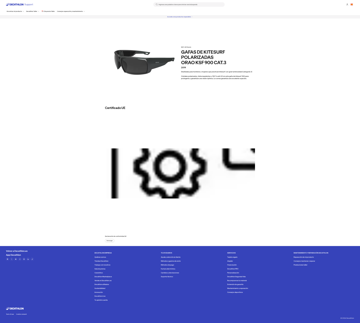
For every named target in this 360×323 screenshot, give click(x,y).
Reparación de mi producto (304, 257)
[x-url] (11, 259)
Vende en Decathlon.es (103, 280)
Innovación (98, 292)
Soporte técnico (167, 277)
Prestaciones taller (300, 265)
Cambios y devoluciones (170, 273)
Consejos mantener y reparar (304, 261)
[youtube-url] (15, 259)
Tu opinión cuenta (101, 300)
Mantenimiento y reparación (237, 288)
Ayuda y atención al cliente (170, 257)
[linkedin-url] (28, 259)
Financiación (232, 265)
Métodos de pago (167, 265)
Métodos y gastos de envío (171, 261)
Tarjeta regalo (232, 257)
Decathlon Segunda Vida (236, 277)
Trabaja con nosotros (102, 265)
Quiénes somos (100, 257)
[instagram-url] (19, 259)
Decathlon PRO (232, 269)
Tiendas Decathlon (101, 261)
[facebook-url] (7, 259)
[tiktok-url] (32, 259)
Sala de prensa (99, 269)
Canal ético (98, 273)
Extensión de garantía (235, 284)
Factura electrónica (168, 269)
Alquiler (230, 261)
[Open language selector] (352, 4)
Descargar (110, 240)
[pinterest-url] (24, 259)
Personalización (233, 273)
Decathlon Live (99, 296)
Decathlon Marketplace (103, 277)
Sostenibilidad (99, 288)
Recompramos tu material (237, 280)
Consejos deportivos (235, 292)
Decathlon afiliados (101, 284)
